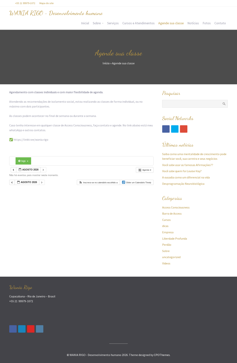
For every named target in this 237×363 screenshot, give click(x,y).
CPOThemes (162, 355)
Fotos (207, 23)
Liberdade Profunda (174, 238)
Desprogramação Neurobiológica (183, 183)
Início (106, 63)
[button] (98, 182)
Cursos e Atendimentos (138, 23)
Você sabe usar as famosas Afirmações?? (187, 165)
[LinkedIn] (22, 329)
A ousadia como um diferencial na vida (186, 177)
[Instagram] (39, 329)
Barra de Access (172, 213)
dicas (165, 226)
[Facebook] (166, 129)
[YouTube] (30, 329)
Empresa (167, 232)
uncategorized (171, 257)
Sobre (97, 23)
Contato (220, 23)
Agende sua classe (171, 23)
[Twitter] (174, 129)
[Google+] (183, 129)
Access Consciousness (176, 207)
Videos (166, 263)
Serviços (113, 23)
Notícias (193, 23)
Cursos (166, 220)
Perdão (166, 244)
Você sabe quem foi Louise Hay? (182, 171)
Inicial (85, 23)
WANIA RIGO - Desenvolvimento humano (56, 12)
